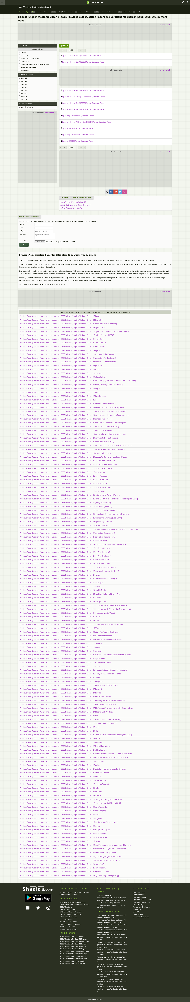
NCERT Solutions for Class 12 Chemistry (74, 941)
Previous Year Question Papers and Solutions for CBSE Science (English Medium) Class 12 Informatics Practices (66, 636)
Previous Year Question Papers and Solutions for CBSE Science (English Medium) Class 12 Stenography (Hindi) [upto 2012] (70, 803)
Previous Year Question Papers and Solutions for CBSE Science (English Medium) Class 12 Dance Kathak (63, 472)
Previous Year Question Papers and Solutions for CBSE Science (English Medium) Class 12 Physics (60, 350)
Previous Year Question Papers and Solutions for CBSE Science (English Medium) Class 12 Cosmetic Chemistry (65, 453)
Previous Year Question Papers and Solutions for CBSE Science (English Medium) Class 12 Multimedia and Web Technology (70, 719)
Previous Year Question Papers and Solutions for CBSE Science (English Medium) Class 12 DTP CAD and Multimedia (67, 461)
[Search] (187, 2)
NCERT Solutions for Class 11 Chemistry (74, 951)
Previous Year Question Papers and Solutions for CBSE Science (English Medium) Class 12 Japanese (61, 643)
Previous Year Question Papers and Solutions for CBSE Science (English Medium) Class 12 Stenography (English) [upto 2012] (71, 799)
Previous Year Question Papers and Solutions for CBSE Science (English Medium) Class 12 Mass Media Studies (65, 696)
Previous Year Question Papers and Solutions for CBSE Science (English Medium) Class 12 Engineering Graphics (66, 521)
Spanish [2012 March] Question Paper (78, 134)
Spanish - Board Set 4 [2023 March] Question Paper (83, 96)
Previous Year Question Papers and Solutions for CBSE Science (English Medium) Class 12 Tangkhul (61, 818)
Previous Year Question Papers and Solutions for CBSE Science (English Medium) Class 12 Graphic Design (63, 590)
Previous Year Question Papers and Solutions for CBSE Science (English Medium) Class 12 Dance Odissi (62, 491)
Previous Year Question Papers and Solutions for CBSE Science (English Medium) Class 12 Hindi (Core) (62, 339)
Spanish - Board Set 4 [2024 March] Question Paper (83, 90)
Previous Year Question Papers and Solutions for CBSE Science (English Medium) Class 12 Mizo (59, 715)
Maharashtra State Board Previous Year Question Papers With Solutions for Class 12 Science (112, 951)
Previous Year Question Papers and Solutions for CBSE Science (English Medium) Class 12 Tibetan (60, 841)
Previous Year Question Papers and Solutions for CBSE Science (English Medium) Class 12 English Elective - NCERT (67, 335)
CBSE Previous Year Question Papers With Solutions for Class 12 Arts (112, 916)
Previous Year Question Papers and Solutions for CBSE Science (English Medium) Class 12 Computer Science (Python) (68, 323)
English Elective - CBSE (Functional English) (34, 64)
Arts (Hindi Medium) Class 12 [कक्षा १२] (75, 205)
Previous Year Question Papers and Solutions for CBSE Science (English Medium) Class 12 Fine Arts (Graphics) (65, 548)
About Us (136, 912)
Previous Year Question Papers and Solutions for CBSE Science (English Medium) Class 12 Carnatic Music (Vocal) (66, 419)
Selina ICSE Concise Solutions (70, 924)
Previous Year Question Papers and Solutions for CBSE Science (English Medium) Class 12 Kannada (60, 647)
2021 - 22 (23, 90)
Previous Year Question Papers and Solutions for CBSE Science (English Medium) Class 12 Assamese (61, 373)
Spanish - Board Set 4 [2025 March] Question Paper (83, 62)
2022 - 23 (23, 87)
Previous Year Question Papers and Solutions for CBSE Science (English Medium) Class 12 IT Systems (61, 628)
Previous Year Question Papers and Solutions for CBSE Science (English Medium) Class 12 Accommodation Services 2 (68, 354)
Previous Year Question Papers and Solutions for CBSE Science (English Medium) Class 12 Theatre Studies (63, 837)
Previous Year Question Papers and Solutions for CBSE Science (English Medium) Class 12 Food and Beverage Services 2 (69, 571)
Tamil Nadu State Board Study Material (111, 900)
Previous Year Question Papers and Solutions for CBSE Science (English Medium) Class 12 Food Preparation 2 (65, 559)
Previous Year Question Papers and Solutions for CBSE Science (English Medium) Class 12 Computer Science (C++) (67, 442)
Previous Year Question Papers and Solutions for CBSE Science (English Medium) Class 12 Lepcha (60, 666)
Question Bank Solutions (142, 900)
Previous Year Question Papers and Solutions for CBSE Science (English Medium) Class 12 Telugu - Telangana (65, 830)
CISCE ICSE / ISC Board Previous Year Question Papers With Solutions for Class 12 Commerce (112, 974)
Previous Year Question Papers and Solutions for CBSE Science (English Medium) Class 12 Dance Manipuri (63, 483)
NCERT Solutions (66, 907)
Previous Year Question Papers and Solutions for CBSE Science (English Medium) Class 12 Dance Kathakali (64, 476)
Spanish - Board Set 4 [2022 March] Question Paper (83, 103)
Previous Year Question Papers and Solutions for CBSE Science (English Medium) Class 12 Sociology (61, 791)
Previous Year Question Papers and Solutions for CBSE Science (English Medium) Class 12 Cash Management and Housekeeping (73, 422)
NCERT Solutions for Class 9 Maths (72, 961)
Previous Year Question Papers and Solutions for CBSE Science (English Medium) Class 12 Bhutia (60, 392)
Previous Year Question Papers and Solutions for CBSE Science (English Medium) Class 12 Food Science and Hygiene (68, 567)
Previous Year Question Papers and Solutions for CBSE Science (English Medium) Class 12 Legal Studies (62, 658)
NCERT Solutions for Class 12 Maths (73, 936)
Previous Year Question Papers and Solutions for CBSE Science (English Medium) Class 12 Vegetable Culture (64, 871)
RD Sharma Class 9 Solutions (70, 914)
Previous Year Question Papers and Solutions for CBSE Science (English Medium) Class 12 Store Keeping (63, 811)
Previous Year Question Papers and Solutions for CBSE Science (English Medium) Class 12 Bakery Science (63, 377)
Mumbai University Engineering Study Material (111, 906)
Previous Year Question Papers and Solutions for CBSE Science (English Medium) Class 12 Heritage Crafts (63, 601)
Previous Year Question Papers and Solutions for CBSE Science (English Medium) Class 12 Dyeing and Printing (65, 502)
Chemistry (24, 55)
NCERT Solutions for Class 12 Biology (73, 944)
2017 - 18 (23, 99)
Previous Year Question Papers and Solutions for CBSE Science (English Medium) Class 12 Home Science (63, 620)
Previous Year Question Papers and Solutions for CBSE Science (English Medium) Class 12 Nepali (59, 727)
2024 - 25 (23, 81)
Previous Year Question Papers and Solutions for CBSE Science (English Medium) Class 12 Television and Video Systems (69, 822)
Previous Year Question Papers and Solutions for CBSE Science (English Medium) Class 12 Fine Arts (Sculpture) (65, 556)
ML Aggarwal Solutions (68, 929)
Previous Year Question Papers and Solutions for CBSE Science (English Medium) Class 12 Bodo (59, 400)
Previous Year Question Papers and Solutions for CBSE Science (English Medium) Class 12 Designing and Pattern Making (70, 495)
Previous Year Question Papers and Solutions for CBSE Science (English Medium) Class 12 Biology (60, 316)
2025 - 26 (23, 78)
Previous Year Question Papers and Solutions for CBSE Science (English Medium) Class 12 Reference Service (64, 773)
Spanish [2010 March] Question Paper (78, 141)
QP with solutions (26, 107)
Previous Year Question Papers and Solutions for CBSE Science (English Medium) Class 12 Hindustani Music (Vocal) (67, 613)
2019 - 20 (23, 93)
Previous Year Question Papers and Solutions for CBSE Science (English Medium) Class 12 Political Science (63, 750)
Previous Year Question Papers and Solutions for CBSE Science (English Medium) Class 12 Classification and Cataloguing (69, 426)
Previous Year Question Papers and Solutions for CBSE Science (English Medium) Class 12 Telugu (60, 826)
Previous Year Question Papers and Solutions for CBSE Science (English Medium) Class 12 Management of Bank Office (69, 685)
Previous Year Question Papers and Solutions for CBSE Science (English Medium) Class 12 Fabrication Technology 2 (67, 533)
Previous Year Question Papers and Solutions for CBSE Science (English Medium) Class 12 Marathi (60, 693)
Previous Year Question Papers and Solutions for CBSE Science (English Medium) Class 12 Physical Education (65, 746)
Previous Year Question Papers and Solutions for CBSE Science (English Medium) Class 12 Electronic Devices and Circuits (70, 510)
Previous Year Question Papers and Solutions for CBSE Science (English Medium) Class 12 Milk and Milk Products (66, 712)
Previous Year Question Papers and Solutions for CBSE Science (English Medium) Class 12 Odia (59, 731)
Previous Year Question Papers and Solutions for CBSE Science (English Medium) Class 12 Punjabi (60, 765)
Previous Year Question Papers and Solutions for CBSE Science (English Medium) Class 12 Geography (61, 582)
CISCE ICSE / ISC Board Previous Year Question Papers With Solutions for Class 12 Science (112, 981)
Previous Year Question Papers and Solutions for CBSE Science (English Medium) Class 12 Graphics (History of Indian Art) (70, 594)
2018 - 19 (23, 96)
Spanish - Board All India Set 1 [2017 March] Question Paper (87, 122)
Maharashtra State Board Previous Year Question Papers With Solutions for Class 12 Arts (112, 937)
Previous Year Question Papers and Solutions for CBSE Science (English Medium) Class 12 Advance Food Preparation (68, 362)
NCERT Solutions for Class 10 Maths (73, 956)
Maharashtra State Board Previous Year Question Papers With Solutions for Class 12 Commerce (112, 944)
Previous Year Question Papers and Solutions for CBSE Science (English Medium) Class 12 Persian (60, 738)
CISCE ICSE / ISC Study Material (108, 903)
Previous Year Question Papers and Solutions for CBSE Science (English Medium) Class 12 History (60, 616)
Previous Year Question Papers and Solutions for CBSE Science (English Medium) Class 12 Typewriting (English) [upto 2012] (70, 856)
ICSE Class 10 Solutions (68, 922)
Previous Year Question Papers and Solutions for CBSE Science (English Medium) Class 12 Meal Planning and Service (68, 704)
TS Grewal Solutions (67, 919)
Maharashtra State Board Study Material (111, 898)
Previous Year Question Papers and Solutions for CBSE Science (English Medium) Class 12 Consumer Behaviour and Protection (72, 449)
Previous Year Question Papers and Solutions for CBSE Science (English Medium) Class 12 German (60, 586)
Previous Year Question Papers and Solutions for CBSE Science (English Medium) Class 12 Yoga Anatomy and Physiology (69, 875)
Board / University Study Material (108, 890)
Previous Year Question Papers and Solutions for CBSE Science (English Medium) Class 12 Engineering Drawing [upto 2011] (71, 518)
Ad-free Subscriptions (141, 917)
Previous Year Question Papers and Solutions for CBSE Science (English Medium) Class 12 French (60, 575)
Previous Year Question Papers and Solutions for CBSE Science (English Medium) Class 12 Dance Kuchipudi (64, 480)
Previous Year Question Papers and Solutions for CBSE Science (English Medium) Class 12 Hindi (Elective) (63, 343)
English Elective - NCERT (28, 67)
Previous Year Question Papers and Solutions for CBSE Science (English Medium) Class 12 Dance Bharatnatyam (66, 468)
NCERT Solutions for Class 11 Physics (73, 949)
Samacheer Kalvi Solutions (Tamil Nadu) (74, 904)
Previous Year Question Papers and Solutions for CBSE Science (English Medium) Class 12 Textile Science (63, 833)
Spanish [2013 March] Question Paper (78, 128)
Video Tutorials (138, 895)
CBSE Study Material (104, 895)
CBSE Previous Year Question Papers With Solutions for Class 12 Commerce (112, 921)
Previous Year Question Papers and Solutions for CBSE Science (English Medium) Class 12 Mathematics (62, 346)
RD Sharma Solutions (67, 909)
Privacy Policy (138, 904)
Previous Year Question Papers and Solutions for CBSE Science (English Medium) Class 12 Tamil (59, 814)
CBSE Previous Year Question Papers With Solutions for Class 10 (112, 931)
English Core (24, 61)
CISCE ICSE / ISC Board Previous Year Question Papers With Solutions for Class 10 (112, 988)
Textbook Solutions (69, 898)
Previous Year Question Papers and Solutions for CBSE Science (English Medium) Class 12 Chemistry (61, 320)
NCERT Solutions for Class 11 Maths (73, 946)
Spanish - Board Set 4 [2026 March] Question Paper (83, 55)
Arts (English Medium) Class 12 (73, 202)
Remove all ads (165, 25)
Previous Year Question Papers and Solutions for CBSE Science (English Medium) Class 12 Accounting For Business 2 (68, 358)
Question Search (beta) (141, 902)
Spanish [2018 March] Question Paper (78, 115)
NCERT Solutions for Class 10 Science (73, 959)
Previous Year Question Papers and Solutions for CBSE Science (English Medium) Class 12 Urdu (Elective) (63, 868)
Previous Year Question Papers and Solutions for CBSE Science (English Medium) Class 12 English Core (62, 327)
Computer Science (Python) (29, 58)
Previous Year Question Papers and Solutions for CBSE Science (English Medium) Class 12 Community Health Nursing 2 (69, 438)
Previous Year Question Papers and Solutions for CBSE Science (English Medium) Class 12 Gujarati (60, 597)
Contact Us (137, 909)
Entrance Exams (139, 892)
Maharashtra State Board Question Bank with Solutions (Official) (74, 893)
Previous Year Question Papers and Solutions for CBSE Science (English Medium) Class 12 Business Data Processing (68, 403)
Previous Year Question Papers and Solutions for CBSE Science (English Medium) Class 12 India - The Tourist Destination (69, 632)
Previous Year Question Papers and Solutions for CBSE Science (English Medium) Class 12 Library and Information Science (70, 674)
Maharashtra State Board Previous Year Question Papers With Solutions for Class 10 (112, 959)
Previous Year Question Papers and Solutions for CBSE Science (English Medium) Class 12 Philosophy (61, 742)
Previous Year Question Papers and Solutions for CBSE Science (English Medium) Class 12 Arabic (59, 369)
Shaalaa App (138, 914)
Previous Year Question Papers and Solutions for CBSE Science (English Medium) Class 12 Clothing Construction (66, 430)
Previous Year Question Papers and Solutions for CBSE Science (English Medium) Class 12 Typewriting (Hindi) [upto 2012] (70, 860)
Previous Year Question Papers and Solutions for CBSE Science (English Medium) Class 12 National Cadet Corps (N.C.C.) (69, 723)
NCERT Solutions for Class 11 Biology (73, 954)
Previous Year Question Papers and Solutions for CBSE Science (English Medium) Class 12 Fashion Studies (63, 540)
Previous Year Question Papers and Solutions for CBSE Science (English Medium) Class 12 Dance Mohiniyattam (65, 487)
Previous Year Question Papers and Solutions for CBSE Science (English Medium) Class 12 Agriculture (61, 365)
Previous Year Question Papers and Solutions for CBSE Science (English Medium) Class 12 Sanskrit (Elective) (64, 784)
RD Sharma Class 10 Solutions (71, 912)
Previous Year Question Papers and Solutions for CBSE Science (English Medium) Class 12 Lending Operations (65, 662)
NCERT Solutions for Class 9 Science (73, 964)
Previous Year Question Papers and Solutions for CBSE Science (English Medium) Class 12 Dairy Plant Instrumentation (68, 464)
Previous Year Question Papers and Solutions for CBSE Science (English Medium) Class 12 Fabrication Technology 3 (67, 537)
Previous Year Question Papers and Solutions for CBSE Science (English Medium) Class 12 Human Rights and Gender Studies (71, 624)
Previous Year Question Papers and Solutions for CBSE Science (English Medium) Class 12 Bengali (60, 388)
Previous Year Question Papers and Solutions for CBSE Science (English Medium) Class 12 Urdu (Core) (62, 864)
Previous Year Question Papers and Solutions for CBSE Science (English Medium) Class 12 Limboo (60, 677)
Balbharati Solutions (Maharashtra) (72, 902)
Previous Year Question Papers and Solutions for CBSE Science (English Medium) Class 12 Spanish (60, 795)
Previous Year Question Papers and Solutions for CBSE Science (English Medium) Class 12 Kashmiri (60, 651)
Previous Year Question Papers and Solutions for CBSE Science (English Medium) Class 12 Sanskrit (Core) (63, 780)
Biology (23, 52)
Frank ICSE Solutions (67, 927)
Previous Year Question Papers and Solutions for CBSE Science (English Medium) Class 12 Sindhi (59, 788)
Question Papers (139, 897)
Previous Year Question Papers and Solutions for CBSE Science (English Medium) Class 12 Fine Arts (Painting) (65, 552)
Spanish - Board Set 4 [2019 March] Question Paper (83, 109)
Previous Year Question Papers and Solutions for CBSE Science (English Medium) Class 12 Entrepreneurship (64, 525)
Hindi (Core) (24, 70)
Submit (24, 245)
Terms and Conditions (141, 907)
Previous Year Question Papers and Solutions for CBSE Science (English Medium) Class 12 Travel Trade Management (68, 852)
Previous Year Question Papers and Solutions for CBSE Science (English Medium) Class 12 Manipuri (61, 689)
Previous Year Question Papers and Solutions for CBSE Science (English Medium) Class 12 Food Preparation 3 (65, 563)
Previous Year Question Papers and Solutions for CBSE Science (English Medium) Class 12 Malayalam (61, 681)
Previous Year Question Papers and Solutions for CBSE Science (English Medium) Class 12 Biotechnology (63, 396)
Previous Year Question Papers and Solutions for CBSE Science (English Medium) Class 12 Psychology (62, 761)
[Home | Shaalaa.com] (88, 2)
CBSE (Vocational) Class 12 (71, 208)
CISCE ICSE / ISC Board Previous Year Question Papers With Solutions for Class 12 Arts (112, 966)
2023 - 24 (23, 84)
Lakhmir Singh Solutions (69, 917)
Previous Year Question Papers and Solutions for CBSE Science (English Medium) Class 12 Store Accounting (64, 807)
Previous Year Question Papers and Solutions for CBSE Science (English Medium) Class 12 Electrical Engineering (66, 506)
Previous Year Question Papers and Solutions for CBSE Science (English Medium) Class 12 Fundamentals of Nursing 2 (68, 578)
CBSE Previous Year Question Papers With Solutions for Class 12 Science (112, 926)
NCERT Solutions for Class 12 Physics (73, 939)
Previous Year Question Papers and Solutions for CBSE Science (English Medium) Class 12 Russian (60, 776)
